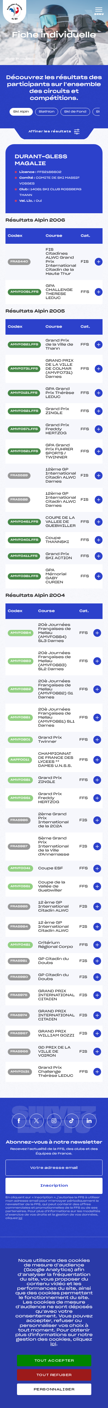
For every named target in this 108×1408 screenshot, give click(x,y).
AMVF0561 (20, 886)
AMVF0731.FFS (24, 368)
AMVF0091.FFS (24, 292)
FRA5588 (19, 499)
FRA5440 (19, 261)
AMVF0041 (20, 868)
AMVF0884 (20, 633)
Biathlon (46, 111)
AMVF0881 (20, 717)
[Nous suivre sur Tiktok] (72, 1121)
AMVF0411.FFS (23, 556)
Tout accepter (54, 1360)
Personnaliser (54, 1389)
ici (20, 1218)
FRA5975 (18, 995)
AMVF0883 (20, 661)
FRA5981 (18, 961)
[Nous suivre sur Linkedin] (89, 1121)
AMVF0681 (20, 780)
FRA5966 (19, 1051)
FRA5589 (19, 475)
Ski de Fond (75, 111)
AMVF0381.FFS (24, 576)
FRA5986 (19, 820)
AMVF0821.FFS (24, 344)
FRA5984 (19, 926)
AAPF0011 (19, 760)
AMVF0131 (19, 1071)
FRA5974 (18, 1015)
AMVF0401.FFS (24, 540)
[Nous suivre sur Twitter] (36, 1121)
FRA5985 (19, 906)
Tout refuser (54, 1375)
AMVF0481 (20, 945)
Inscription (54, 1185)
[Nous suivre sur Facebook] (19, 1121)
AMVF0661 (20, 798)
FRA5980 (19, 977)
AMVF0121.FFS (23, 393)
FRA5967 (19, 1033)
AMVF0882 (20, 689)
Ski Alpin (21, 111)
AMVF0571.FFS (24, 429)
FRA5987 (19, 846)
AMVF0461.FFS (24, 522)
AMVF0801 (20, 739)
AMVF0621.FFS (24, 411)
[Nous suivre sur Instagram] (54, 1121)
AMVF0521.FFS (24, 451)
